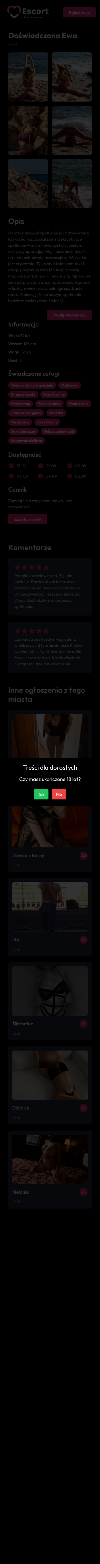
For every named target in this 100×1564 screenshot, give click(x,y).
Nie (59, 794)
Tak (41, 794)
